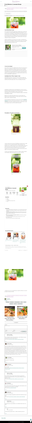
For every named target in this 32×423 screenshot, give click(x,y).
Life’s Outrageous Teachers (12, 387)
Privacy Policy (4, 417)
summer (6, 300)
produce (15, 303)
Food (5, 300)
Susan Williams (8, 298)
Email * (14, 330)
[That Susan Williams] (16, 1)
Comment (6, 324)
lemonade (11, 303)
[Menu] (1, 1)
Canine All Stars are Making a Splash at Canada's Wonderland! (17, 396)
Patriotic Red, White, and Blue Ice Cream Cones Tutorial (16, 339)
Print (23, 194)
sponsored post (20, 303)
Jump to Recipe (8, 13)
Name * (6, 330)
